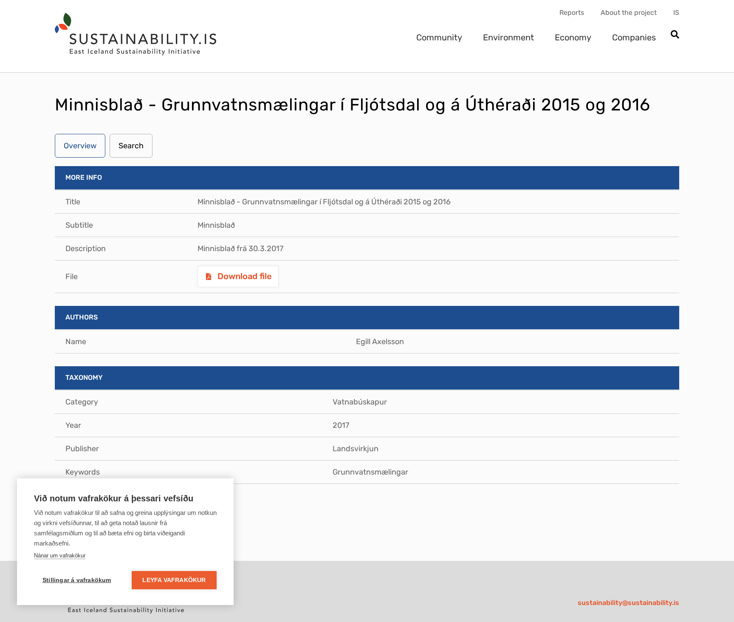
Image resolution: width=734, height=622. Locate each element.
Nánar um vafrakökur (59, 555)
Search (131, 145)
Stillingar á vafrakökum (76, 580)
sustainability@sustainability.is (628, 603)
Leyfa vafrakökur (174, 580)
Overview (80, 145)
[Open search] (675, 35)
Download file (243, 276)
